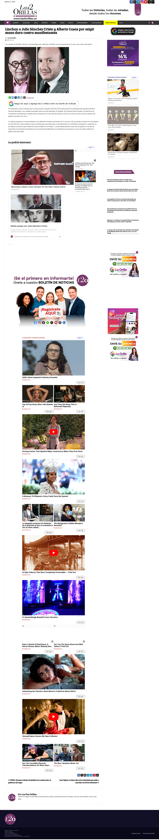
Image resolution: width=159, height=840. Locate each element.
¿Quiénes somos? (136, 833)
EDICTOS (70, 22)
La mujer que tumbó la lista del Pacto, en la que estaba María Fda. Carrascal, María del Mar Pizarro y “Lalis (122, 190)
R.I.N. (121, 22)
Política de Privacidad (148, 833)
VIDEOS (62, 22)
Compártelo (30, 98)
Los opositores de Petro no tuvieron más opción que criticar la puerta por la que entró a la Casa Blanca (121, 199)
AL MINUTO (16, 22)
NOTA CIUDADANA (97, 22)
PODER (36, 22)
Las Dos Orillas (12, 38)
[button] (149, 23)
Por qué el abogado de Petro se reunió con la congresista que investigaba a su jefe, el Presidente (121, 180)
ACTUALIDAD (26, 22)
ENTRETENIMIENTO (82, 22)
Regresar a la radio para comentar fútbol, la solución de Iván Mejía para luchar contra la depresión (123, 220)
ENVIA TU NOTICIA (111, 22)
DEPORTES (44, 22)
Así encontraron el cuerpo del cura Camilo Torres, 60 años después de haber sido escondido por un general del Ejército (122, 210)
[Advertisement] (53, 258)
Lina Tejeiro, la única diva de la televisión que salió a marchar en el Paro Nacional (79, 781)
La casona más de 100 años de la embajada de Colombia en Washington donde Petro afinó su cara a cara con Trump (123, 231)
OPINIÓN (54, 22)
